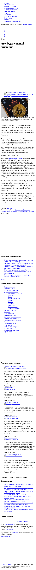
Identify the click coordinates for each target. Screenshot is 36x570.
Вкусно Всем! (7, 564)
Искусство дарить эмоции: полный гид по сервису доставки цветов (17, 275)
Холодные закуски (10, 323)
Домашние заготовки (11, 292)
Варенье (10, 295)
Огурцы (10, 302)
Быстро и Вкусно (9, 288)
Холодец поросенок (10, 438)
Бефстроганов (8, 387)
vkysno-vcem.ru (10, 524)
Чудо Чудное (8, 325)
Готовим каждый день (11, 290)
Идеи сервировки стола (11, 330)
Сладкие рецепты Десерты (12, 320)
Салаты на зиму (13, 307)
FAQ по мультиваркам (11, 327)
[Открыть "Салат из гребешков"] (11, 418)
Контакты (7, 14)
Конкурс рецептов (10, 310)
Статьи (6, 19)
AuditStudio (14, 533)
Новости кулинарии (10, 10)
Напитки (7, 312)
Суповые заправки (14, 308)
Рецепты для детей (10, 315)
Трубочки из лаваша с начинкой (14, 366)
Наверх (3, 280)
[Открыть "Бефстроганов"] (9, 389)
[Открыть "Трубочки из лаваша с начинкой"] (15, 368)
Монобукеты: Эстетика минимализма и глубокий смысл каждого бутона (16, 500)
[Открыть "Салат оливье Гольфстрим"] (13, 456)
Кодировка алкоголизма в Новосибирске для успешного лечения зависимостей (18, 264)
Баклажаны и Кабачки (15, 293)
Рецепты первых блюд (11, 318)
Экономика (10, 208)
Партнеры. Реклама (10, 16)
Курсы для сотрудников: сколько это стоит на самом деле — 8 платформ (18, 260)
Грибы (10, 297)
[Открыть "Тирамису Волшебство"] (12, 404)
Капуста (10, 300)
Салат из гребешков (10, 417)
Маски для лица (9, 5)
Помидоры (11, 303)
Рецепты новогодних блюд (12, 21)
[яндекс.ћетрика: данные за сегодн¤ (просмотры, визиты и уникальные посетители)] (22, 521)
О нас (6, 13)
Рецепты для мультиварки (12, 317)
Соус (5, 322)
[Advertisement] (18, 70)
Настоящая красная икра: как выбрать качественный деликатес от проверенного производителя (17, 271)
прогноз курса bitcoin (15, 158)
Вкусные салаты (9, 287)
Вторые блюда (8, 328)
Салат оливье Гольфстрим (12, 454)
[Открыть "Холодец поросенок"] (11, 439)
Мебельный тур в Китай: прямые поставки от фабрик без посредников (18, 267)
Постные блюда (9, 313)
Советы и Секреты (10, 6)
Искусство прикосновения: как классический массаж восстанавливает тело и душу (18, 503)
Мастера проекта (9, 11)
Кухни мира (8, 331)
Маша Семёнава (28, 24)
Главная (6, 3)
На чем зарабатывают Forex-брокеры (22, 211)
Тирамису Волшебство (11, 402)
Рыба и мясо (12, 305)
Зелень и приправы (14, 298)
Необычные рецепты (11, 8)
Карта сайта (8, 18)
